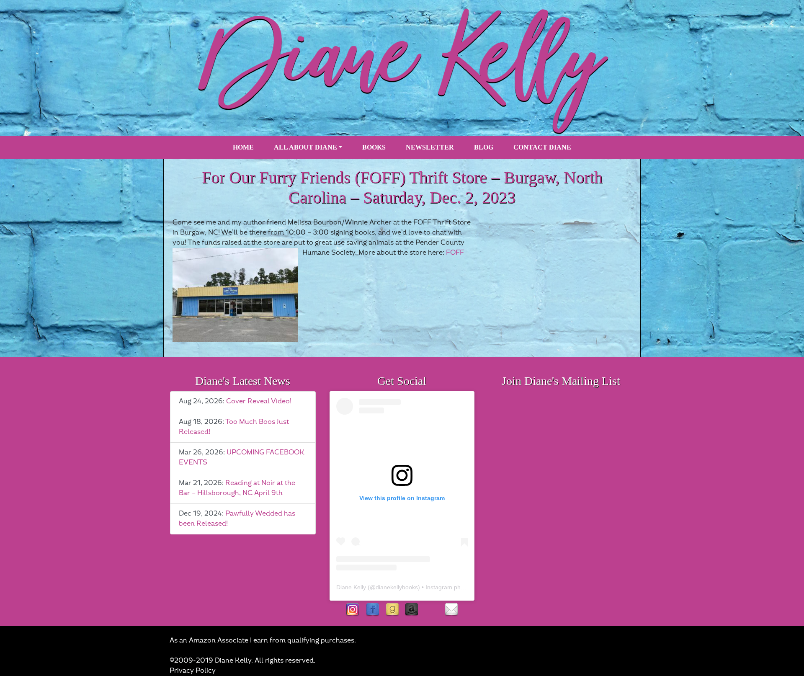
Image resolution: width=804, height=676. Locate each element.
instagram (353, 610)
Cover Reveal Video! (258, 401)
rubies (431, 610)
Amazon (412, 610)
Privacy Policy (193, 671)
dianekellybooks (397, 587)
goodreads (392, 610)
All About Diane (305, 147)
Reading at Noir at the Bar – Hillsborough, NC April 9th (237, 488)
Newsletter (430, 147)
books (374, 147)
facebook (372, 610)
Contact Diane (542, 147)
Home (243, 147)
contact (451, 610)
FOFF (455, 253)
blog (483, 147)
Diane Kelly (351, 587)
